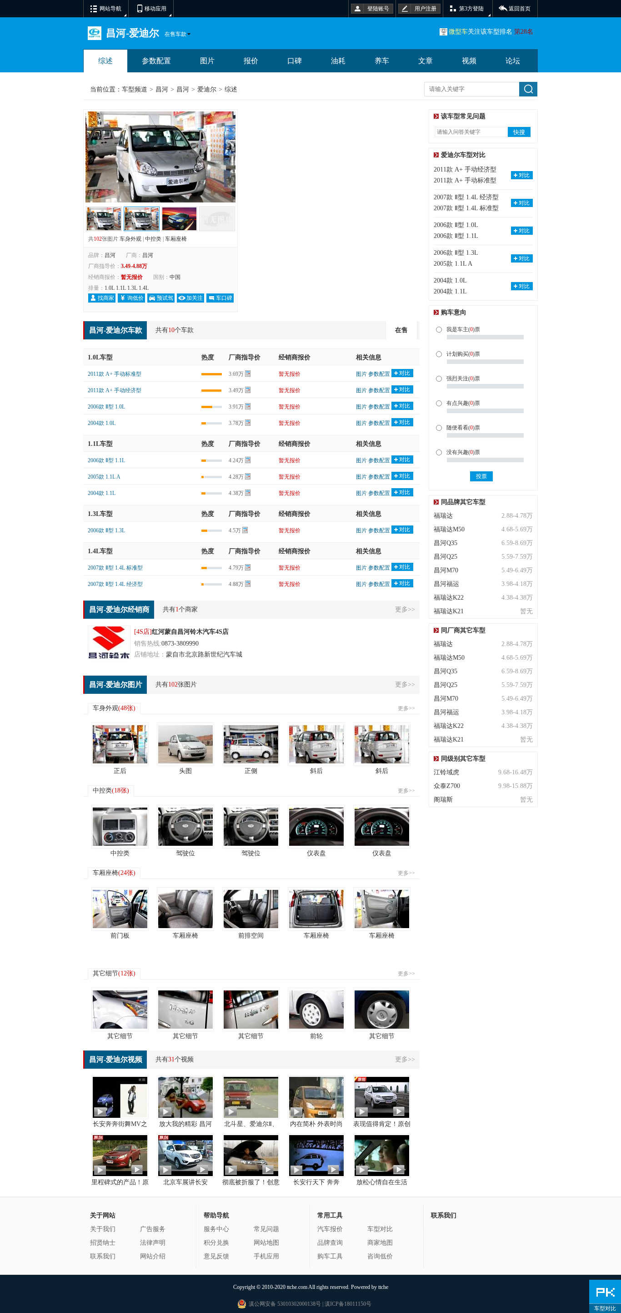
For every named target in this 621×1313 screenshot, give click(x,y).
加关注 (194, 298)
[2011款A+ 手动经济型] (104, 212)
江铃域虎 (446, 772)
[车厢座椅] (185, 909)
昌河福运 (446, 584)
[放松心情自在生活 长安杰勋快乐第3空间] (382, 1155)
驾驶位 (185, 853)
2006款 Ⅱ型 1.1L (106, 460)
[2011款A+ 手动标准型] (160, 116)
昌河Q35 (445, 543)
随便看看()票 (463, 427)
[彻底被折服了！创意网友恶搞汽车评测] (251, 1155)
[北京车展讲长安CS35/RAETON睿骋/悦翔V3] (185, 1155)
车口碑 (224, 298)
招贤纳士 (102, 1242)
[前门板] (120, 909)
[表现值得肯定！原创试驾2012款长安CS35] (382, 1097)
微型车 (458, 31)
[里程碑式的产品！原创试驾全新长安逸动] (120, 1155)
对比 (404, 373)
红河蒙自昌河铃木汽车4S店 (190, 631)
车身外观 (130, 239)
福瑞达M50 (449, 529)
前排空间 (251, 935)
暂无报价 (289, 374)
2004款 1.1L (101, 493)
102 (98, 239)
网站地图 (266, 1242)
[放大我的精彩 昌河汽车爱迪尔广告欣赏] (185, 1097)
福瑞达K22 (449, 597)
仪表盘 (316, 853)
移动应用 (155, 8)
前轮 (316, 1036)
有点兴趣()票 (463, 403)
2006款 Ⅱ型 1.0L (106, 407)
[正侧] (251, 744)
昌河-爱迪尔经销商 (119, 609)
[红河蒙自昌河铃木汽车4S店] (109, 642)
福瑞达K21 (449, 611)
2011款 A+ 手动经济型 (114, 390)
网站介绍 (152, 1256)
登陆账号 (378, 8)
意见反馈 (216, 1256)
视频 (469, 61)
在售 (401, 330)
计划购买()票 (463, 354)
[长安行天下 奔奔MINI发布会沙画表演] (316, 1155)
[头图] (185, 744)
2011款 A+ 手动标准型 (114, 374)
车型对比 (380, 1229)
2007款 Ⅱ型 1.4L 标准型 (115, 568)
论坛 (513, 61)
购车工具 (330, 1256)
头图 (185, 771)
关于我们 (102, 1229)
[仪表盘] (316, 826)
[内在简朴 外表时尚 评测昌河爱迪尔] (316, 1097)
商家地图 (380, 1242)
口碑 (294, 61)
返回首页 (520, 8)
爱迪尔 (206, 89)
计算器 (247, 374)
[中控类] (120, 826)
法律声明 (152, 1242)
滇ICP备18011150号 (347, 1304)
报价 (251, 61)
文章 (425, 61)
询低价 (135, 298)
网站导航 (110, 8)
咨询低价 (380, 1256)
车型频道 (134, 89)
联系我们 (102, 1256)
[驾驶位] (185, 826)
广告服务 (152, 1229)
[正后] (120, 744)
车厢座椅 (176, 239)
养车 (382, 61)
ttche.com (297, 1287)
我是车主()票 (463, 329)
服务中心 (216, 1229)
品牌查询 (330, 1242)
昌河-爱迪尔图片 (115, 684)
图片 (207, 61)
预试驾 (165, 298)
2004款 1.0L (101, 423)
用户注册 (425, 8)
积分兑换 (216, 1242)
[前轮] (316, 1009)
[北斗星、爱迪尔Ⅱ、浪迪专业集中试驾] (251, 1097)
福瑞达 (443, 515)
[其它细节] (120, 1009)
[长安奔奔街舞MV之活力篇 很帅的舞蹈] (120, 1097)
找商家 (106, 298)
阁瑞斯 (443, 799)
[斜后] (316, 744)
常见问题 (266, 1229)
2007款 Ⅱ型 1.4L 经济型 (115, 584)
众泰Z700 (447, 786)
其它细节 (114, 973)
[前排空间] (251, 909)
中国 (175, 277)
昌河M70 (446, 570)
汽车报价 (330, 1229)
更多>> (405, 609)
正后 (120, 771)
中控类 (153, 239)
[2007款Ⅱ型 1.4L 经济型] (179, 212)
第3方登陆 (471, 8)
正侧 (251, 771)
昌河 (161, 89)
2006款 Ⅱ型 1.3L (106, 530)
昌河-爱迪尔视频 (115, 1059)
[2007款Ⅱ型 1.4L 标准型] (217, 212)
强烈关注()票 (463, 378)
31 (171, 1059)
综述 (105, 61)
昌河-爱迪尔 (132, 33)
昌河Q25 (445, 556)
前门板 (120, 935)
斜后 (316, 771)
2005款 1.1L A (104, 477)
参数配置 (156, 61)
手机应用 (266, 1256)
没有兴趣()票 (463, 452)
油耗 (338, 61)
